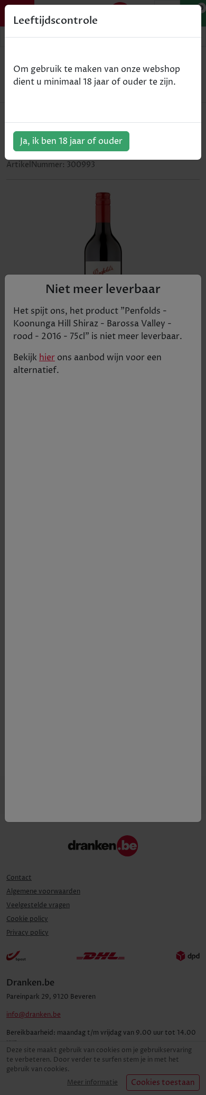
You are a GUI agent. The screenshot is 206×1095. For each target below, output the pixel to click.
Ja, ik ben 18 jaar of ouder (71, 141)
